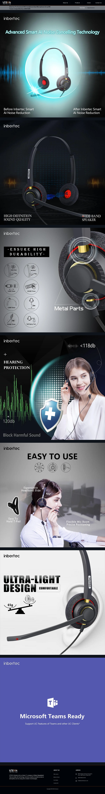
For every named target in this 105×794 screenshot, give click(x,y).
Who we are (56, 774)
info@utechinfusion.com (83, 780)
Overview (82, 7)
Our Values (56, 780)
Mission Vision (57, 777)
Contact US (56, 783)
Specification (91, 7)
